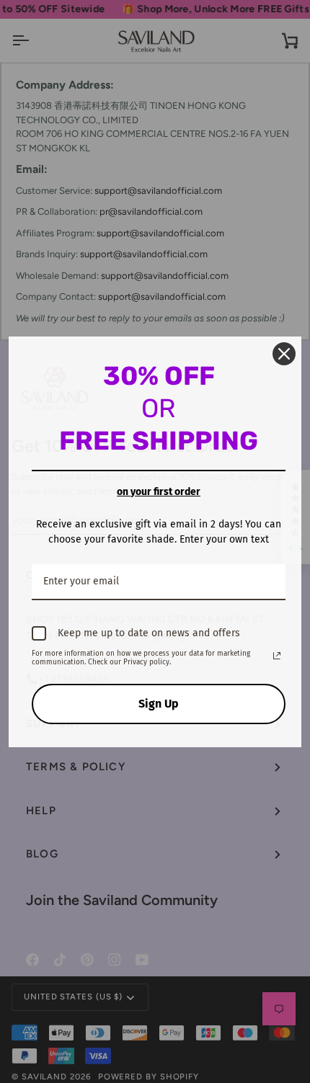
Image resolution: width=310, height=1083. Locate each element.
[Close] (284, 354)
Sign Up (158, 703)
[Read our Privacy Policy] (276, 655)
